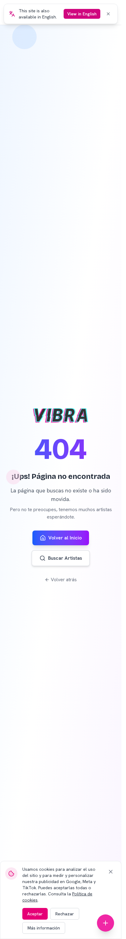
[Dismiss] (108, 14)
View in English (82, 14)
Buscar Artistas (65, 558)
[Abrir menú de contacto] (105, 923)
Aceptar (35, 914)
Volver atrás (64, 579)
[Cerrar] (110, 871)
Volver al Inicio (65, 538)
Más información (44, 928)
